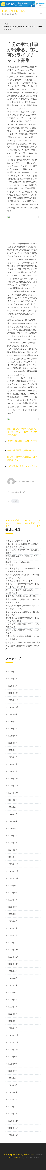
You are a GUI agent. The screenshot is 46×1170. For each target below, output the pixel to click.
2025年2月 (12, 764)
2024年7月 (12, 814)
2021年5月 (12, 1085)
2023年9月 (12, 885)
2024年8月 (12, 807)
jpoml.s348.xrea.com (24, 481)
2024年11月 (13, 785)
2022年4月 (12, 1006)
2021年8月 (12, 1064)
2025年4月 (12, 750)
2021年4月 (12, 1092)
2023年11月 (13, 871)
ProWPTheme (14, 1157)
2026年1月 (12, 686)
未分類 (15, 501)
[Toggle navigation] (40, 13)
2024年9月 (12, 800)
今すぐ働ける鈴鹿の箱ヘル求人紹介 (21, 596)
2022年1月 (12, 1028)
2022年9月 (12, 971)
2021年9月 (12, 1056)
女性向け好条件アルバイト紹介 (14, 11)
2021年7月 (12, 1071)
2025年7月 (12, 728)
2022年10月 (13, 964)
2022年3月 (12, 1014)
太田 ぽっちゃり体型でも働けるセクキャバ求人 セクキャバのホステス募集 (22, 432)
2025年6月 (12, 736)
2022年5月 (12, 999)
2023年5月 (12, 914)
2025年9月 (12, 714)
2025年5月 (12, 743)
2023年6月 (12, 907)
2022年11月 (13, 957)
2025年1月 (12, 771)
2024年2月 (12, 850)
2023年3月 (12, 928)
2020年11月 (13, 1128)
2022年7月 (12, 985)
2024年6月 (12, 821)
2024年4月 (12, 835)
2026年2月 (12, 678)
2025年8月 (12, 721)
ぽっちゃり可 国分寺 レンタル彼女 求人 (23, 642)
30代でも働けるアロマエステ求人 (22, 466)
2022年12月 (13, 949)
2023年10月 (13, 878)
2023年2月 (12, 935)
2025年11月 (13, 700)
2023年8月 (12, 892)
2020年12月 (13, 1121)
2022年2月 (12, 1021)
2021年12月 (13, 1035)
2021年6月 (12, 1078)
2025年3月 (12, 757)
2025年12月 (13, 693)
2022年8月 (12, 978)
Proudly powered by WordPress (19, 1155)
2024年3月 (12, 842)
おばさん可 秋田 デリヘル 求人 (19, 580)
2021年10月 (13, 1049)
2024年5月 (12, 828)
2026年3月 (12, 671)
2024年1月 (12, 857)
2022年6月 (12, 992)
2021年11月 (13, 1042)
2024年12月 (13, 778)
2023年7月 (12, 900)
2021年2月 (12, 1106)
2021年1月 (12, 1113)
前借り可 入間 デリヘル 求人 (18, 540)
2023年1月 (12, 942)
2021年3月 (12, 1099)
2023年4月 (12, 921)
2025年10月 (13, 707)
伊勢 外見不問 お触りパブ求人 (22, 450)
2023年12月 (13, 864)
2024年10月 (13, 793)
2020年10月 (13, 1135)
